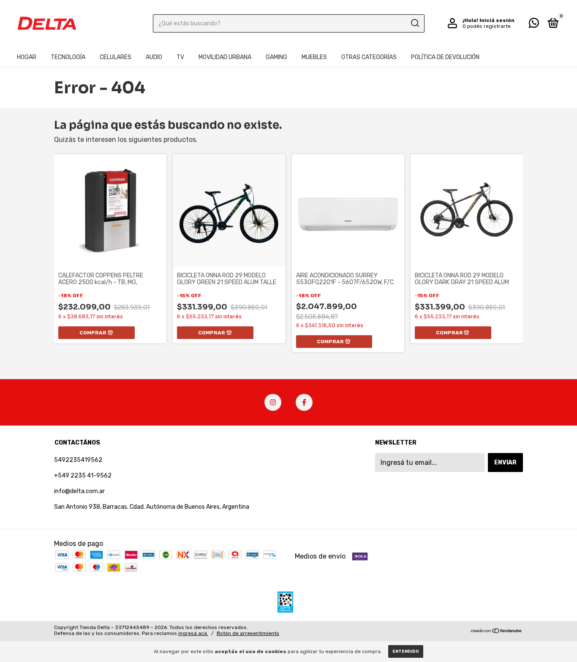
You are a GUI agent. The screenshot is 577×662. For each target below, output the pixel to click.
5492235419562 (78, 460)
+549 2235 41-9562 (83, 475)
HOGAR (26, 57)
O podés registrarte (487, 26)
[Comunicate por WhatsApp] (534, 25)
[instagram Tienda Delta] (272, 402)
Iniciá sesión (496, 20)
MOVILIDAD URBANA (225, 57)
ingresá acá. (193, 633)
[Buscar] (415, 23)
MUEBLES (314, 57)
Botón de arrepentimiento (248, 633)
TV (180, 57)
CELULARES (115, 57)
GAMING (276, 57)
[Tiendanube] (496, 631)
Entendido (405, 651)
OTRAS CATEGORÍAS (369, 57)
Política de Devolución (445, 57)
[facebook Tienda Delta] (304, 402)
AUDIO (154, 57)
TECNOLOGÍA (68, 57)
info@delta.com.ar (79, 491)
